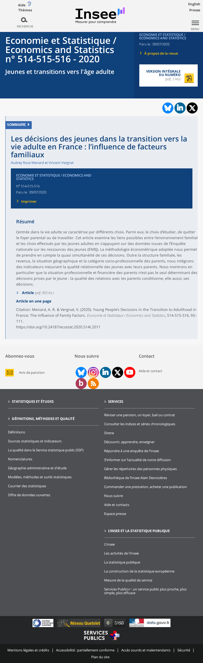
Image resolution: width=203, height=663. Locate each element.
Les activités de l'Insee (121, 553)
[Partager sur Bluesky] (167, 107)
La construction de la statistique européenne (139, 571)
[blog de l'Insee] (81, 383)
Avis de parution (32, 372)
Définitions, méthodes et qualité (43, 418)
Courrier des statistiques (27, 486)
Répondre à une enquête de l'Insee (131, 450)
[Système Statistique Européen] (43, 626)
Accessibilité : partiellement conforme (85, 650)
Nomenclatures (20, 459)
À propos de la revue (161, 53)
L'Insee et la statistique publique (139, 530)
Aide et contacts (116, 504)
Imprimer (29, 201)
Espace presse (115, 513)
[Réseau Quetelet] (79, 626)
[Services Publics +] (101, 640)
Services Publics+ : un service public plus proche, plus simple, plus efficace (145, 591)
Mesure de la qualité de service (128, 580)
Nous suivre (113, 495)
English (194, 4)
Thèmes (25, 10)
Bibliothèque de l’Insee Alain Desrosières (135, 477)
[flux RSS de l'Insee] (93, 383)
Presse (194, 10)
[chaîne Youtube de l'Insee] (129, 372)
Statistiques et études (33, 401)
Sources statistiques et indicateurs (35, 441)
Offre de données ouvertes (29, 494)
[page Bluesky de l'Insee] (81, 372)
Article (27, 292)
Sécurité (183, 650)
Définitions (16, 432)
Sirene (109, 432)
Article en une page (33, 301)
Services (115, 401)
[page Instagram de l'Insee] (93, 372)
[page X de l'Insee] (117, 372)
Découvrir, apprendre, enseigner (129, 441)
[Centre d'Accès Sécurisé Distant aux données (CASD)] (115, 626)
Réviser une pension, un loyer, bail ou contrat (139, 415)
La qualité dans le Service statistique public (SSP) (46, 450)
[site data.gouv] (149, 626)
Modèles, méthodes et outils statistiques (40, 477)
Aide (22, 5)
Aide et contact (150, 370)
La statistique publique (122, 562)
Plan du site (100, 657)
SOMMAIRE (16, 125)
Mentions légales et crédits (28, 650)
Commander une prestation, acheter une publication (145, 486)
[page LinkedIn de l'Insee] (105, 372)
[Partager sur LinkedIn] (180, 108)
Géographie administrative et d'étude (37, 468)
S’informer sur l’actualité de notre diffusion (137, 459)
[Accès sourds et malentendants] (29, 4)
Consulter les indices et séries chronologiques (139, 424)
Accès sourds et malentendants (145, 650)
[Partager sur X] (192, 108)
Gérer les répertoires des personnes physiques (140, 468)
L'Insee (109, 544)
